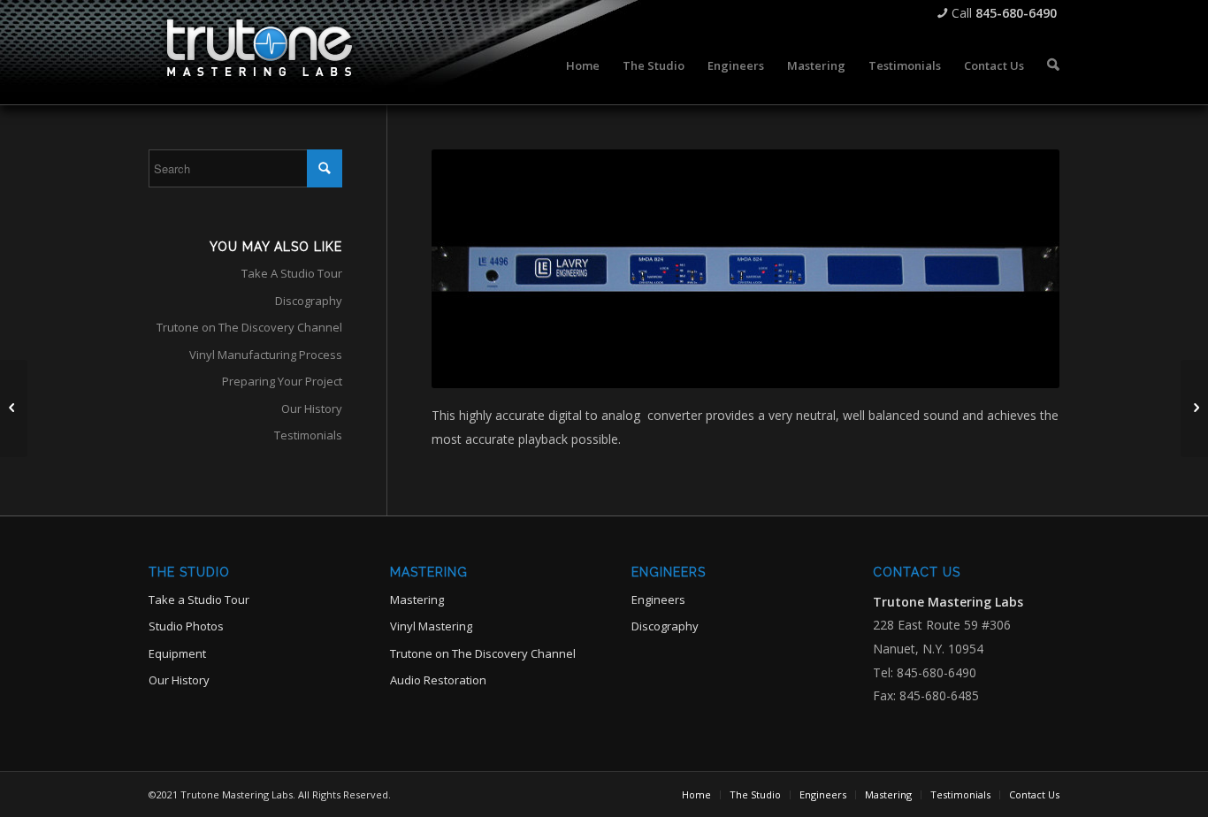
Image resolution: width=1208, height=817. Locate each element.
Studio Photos (186, 626)
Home (583, 65)
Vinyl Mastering (431, 626)
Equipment (177, 653)
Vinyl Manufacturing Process (265, 355)
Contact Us (994, 65)
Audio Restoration (438, 680)
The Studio (653, 65)
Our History (311, 408)
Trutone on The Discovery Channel (249, 327)
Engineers (735, 65)
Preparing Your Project (282, 381)
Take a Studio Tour (199, 599)
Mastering (816, 65)
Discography (308, 301)
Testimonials (904, 65)
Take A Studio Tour (291, 273)
